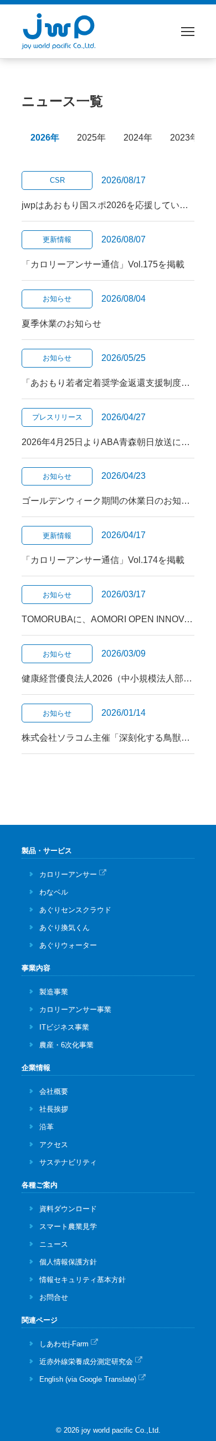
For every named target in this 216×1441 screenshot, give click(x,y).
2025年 (91, 137)
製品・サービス (47, 850)
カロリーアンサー (68, 874)
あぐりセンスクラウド (75, 910)
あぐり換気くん (64, 927)
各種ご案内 (40, 1185)
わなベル (53, 892)
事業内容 (36, 968)
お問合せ (53, 1297)
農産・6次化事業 (66, 1045)
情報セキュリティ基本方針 (82, 1279)
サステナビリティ (68, 1162)
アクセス (53, 1144)
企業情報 (36, 1067)
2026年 (44, 137)
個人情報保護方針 (68, 1262)
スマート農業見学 (68, 1226)
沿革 (46, 1127)
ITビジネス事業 (64, 1027)
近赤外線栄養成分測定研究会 (86, 1361)
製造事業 (53, 992)
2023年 (184, 137)
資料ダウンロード (68, 1209)
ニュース (53, 1244)
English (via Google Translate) (87, 1379)
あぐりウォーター (68, 945)
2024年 (138, 137)
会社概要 (53, 1091)
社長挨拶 (53, 1109)
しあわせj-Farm (64, 1344)
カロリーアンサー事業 (75, 1009)
